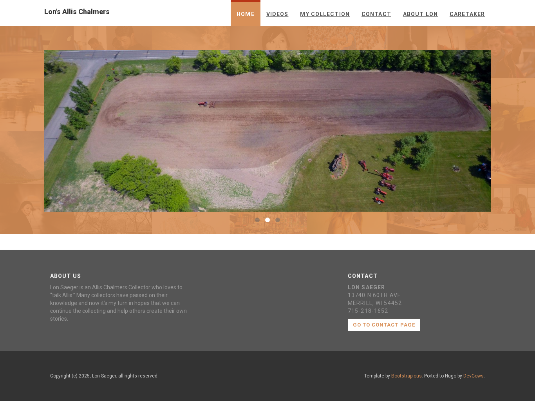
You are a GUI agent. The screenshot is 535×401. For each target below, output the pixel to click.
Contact (376, 14)
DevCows (473, 376)
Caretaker (467, 14)
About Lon (420, 14)
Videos (277, 14)
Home (245, 14)
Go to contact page (384, 325)
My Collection (325, 14)
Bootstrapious (406, 376)
